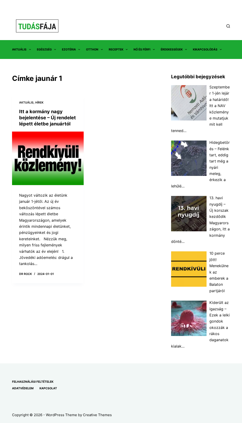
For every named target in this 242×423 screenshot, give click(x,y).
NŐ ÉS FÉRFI (142, 49)
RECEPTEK (116, 49)
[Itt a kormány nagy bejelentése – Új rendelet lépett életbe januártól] (48, 158)
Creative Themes (97, 415)
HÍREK (39, 102)
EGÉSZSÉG (44, 49)
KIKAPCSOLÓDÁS (205, 49)
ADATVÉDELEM (23, 388)
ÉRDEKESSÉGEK (172, 49)
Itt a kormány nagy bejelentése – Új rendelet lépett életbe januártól (47, 118)
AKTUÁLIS (19, 49)
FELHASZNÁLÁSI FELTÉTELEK (32, 381)
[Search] (228, 26)
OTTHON (92, 49)
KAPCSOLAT (48, 388)
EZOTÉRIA (69, 49)
